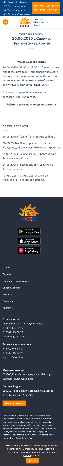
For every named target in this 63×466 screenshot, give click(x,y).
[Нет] (56, 454)
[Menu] (5, 22)
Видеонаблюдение (18, 14)
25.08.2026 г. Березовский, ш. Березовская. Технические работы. (30, 156)
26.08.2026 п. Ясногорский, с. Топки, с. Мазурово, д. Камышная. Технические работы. (31, 145)
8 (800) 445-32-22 (47, 6)
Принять (32, 460)
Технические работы (31, 34)
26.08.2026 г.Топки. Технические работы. (29, 136)
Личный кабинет (17, 2)
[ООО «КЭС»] (34, 22)
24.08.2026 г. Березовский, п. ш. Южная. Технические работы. (28, 166)
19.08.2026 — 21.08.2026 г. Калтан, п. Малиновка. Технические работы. (26, 177)
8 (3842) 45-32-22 (46, 10)
